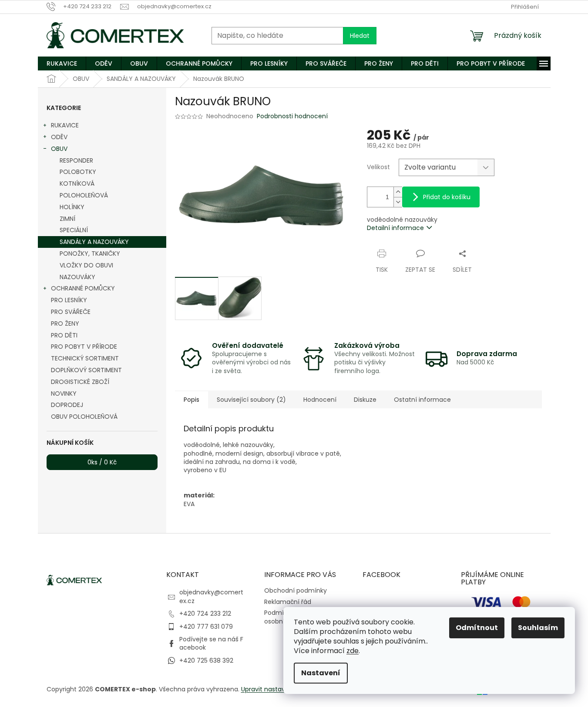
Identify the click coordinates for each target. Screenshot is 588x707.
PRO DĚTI (64, 335)
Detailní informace (395, 227)
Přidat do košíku (446, 197)
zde (352, 651)
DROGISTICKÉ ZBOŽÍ (80, 381)
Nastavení (320, 673)
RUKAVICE (65, 125)
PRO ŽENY (65, 323)
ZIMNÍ (67, 218)
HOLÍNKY (72, 207)
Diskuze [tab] (365, 399)
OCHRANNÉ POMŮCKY (83, 288)
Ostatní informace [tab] (422, 399)
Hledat (360, 35)
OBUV (59, 148)
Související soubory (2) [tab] (251, 399)
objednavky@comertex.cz (211, 596)
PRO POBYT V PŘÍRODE (84, 346)
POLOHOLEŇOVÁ (84, 195)
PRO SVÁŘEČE (71, 311)
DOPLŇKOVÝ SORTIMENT (86, 370)
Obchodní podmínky (295, 590)
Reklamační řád (287, 601)
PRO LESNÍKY (69, 300)
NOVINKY (64, 393)
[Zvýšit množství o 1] (397, 192)
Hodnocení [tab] (319, 399)
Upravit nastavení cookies (280, 689)
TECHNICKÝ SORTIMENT (85, 358)
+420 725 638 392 (206, 660)
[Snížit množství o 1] (397, 202)
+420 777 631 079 (206, 626)
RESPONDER (76, 160)
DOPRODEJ (67, 404)
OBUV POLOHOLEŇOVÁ (84, 416)
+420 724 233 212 (205, 613)
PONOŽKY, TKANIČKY (90, 253)
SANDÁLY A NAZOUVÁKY (94, 241)
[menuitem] (62, 63)
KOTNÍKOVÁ (77, 183)
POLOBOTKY (78, 171)
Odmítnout (477, 628)
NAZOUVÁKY (77, 277)
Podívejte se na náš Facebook (211, 643)
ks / (102, 462)
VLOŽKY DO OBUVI (86, 265)
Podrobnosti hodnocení (292, 116)
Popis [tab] (191, 399)
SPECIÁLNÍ (74, 230)
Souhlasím (538, 628)
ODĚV (59, 137)
